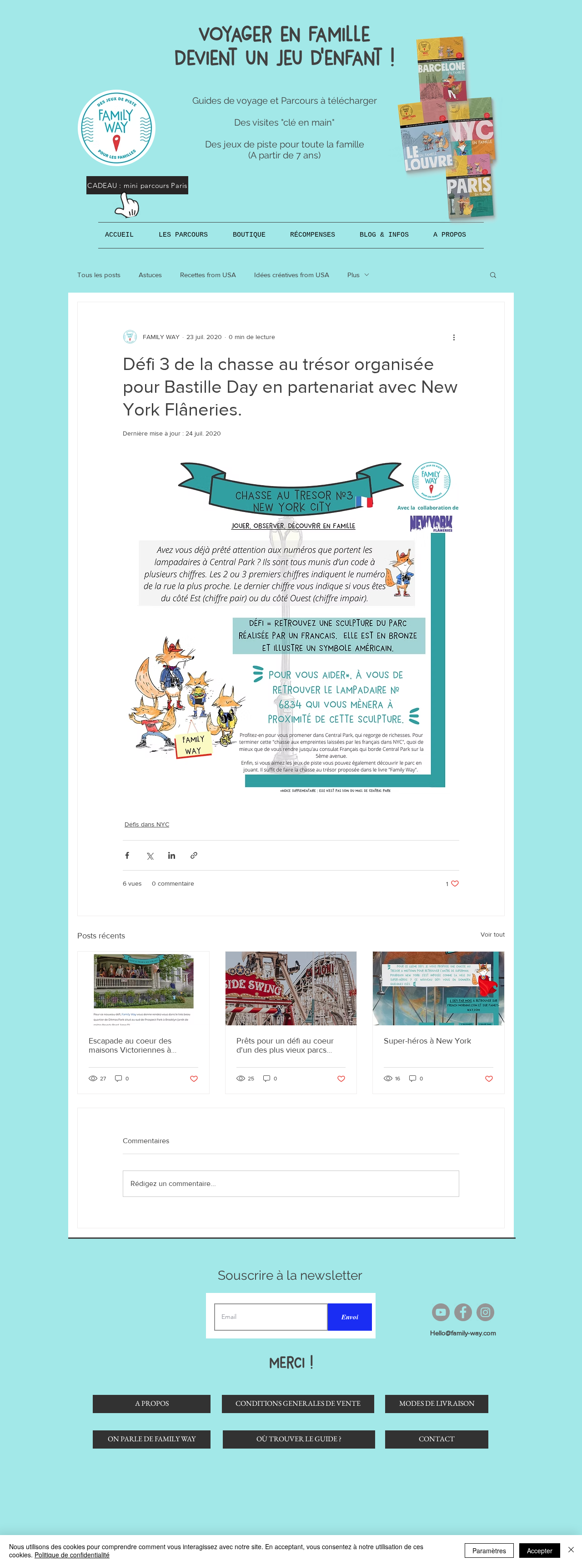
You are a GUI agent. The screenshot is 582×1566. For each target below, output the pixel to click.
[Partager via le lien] (194, 855)
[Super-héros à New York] (438, 988)
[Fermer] (571, 1550)
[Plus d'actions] (453, 336)
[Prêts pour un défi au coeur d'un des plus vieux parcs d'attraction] (291, 988)
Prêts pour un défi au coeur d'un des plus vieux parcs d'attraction (285, 1045)
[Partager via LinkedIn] (171, 855)
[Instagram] (485, 1312)
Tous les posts (98, 275)
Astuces (150, 275)
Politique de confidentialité (72, 1554)
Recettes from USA (208, 275)
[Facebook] (463, 1312)
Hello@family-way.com (463, 1333)
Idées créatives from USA (291, 275)
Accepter (539, 1550)
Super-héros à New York (427, 1040)
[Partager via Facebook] (127, 855)
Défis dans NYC (147, 824)
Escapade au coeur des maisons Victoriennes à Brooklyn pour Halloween (134, 1045)
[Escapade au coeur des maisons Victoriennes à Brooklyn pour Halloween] (143, 988)
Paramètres (489, 1550)
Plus (353, 275)
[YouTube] (441, 1312)
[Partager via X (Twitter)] (149, 855)
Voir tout (493, 934)
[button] (189, 235)
